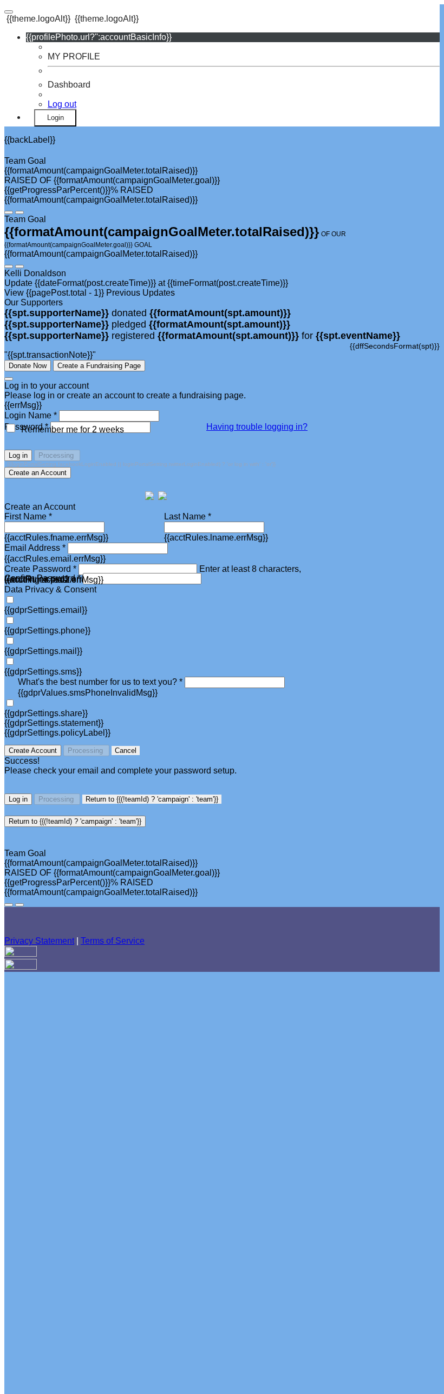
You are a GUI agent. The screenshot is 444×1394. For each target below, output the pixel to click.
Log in (18, 455)
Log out (62, 104)
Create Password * (40, 568)
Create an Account (38, 473)
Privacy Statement (39, 940)
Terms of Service (113, 940)
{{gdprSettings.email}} (45, 610)
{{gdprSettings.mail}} (43, 651)
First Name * (28, 516)
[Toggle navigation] (8, 12)
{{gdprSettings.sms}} (43, 671)
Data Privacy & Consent (50, 589)
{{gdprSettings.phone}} (47, 630)
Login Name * (30, 415)
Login (55, 118)
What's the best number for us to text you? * (100, 681)
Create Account (33, 750)
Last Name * (187, 516)
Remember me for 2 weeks (72, 429)
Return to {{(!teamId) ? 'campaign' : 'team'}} (152, 799)
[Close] (8, 379)
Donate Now (28, 366)
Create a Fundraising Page (99, 366)
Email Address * (35, 547)
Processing (57, 455)
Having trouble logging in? (257, 426)
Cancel (125, 750)
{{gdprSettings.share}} (46, 713)
